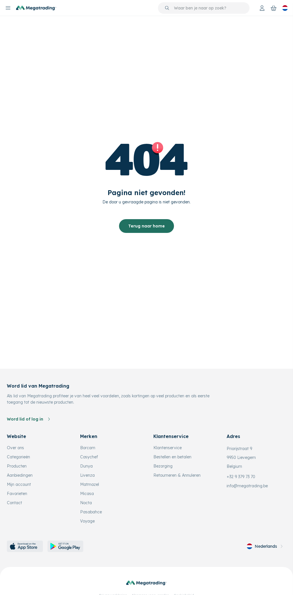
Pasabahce (91, 512)
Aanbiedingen (20, 475)
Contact (14, 502)
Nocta (86, 502)
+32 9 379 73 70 (241, 476)
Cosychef (89, 456)
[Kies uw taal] (285, 8)
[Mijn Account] (262, 8)
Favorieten (17, 493)
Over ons (15, 447)
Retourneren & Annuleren (177, 475)
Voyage (87, 521)
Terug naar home (146, 226)
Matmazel (89, 484)
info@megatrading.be (247, 485)
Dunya (86, 466)
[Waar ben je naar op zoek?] (167, 8)
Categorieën (18, 456)
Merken (88, 436)
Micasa (87, 493)
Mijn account (19, 484)
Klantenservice (167, 447)
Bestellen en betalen (172, 456)
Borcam (87, 447)
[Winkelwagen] (273, 8)
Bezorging (163, 466)
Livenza (87, 475)
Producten (17, 466)
